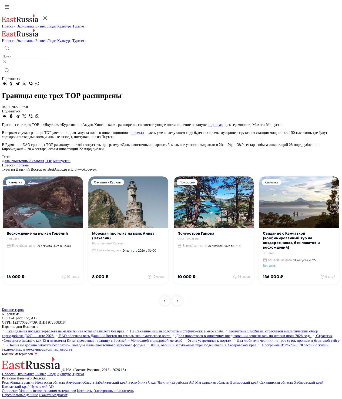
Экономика (25, 26)
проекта (137, 133)
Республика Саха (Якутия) (149, 382)
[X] (24, 83)
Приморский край (244, 382)
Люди (51, 26)
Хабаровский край (308, 382)
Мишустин (61, 161)
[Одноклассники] (11, 83)
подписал (215, 125)
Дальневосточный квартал (23, 161)
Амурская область (80, 382)
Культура (64, 26)
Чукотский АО (42, 387)
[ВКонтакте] (4, 83)
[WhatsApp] (37, 83)
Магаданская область (212, 382)
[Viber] (31, 83)
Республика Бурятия (18, 382)
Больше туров (13, 310)
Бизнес (40, 26)
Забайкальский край (111, 382)
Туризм (78, 26)
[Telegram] (17, 83)
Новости (9, 26)
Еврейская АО (182, 382)
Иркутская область (50, 382)
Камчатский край (16, 387)
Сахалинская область (276, 382)
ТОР (48, 161)
